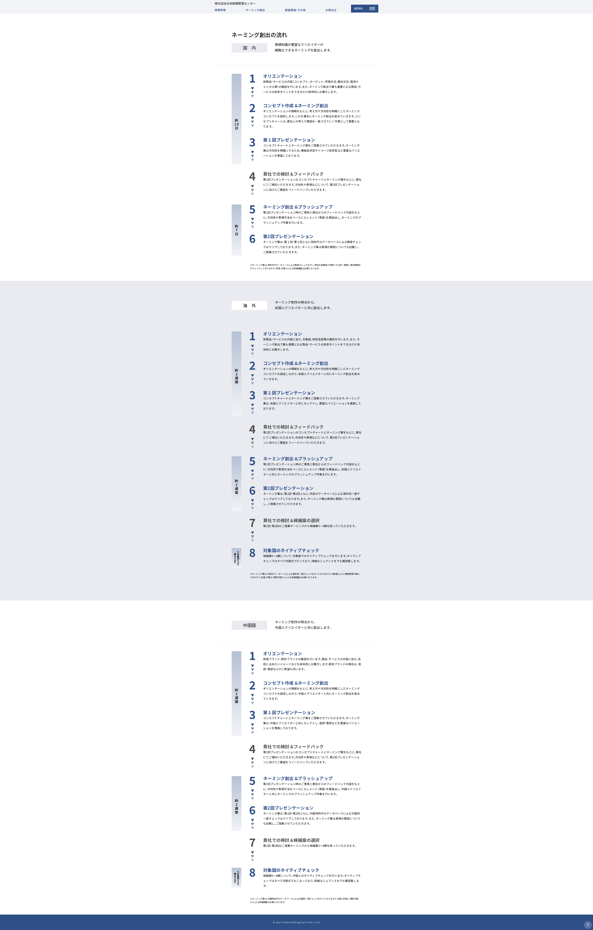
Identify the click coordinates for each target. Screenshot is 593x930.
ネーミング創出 (255, 10)
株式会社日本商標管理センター (235, 3)
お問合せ (331, 10)
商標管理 (220, 10)
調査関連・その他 (295, 10)
